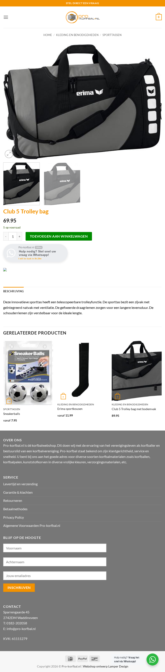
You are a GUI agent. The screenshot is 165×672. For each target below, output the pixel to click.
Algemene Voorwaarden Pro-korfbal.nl (31, 525)
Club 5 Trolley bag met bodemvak (134, 409)
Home (47, 35)
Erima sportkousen (69, 409)
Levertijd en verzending (20, 484)
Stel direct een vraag (82, 3)
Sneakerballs (11, 413)
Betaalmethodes (15, 509)
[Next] (153, 101)
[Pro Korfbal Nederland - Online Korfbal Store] (82, 17)
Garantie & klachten (18, 492)
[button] (5, 17)
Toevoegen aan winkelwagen (59, 236)
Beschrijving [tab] (13, 291)
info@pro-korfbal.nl (21, 629)
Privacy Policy (13, 517)
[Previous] (12, 101)
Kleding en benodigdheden (77, 35)
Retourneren (12, 500)
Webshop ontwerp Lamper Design (105, 666)
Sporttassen (112, 35)
